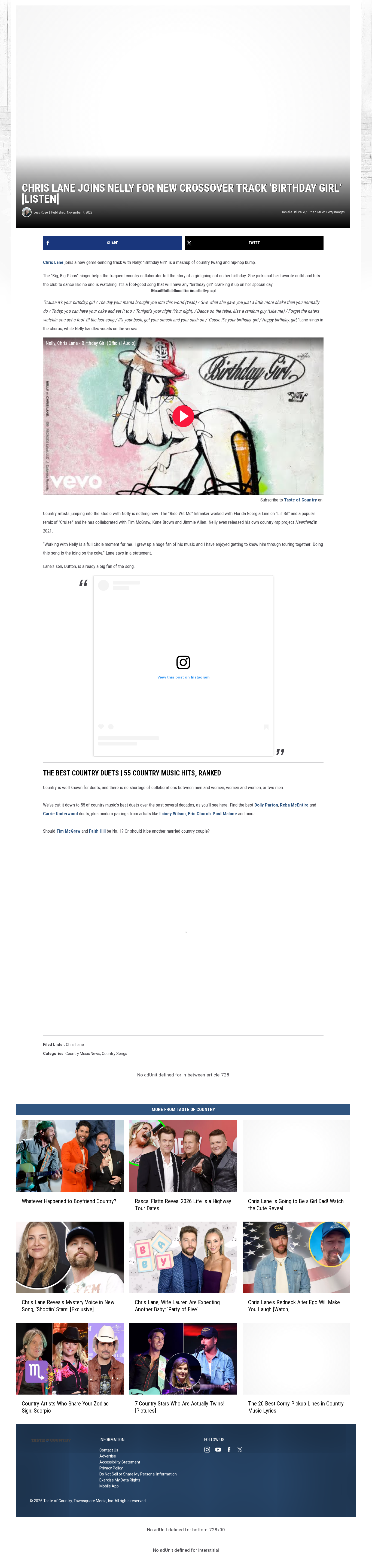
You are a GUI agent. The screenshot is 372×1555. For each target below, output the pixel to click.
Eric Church (199, 813)
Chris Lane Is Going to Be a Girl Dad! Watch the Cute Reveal (296, 1205)
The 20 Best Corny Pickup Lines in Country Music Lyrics (296, 1407)
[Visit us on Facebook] (231, 1449)
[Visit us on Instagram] (209, 1449)
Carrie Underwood (60, 813)
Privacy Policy (111, 1468)
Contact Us (108, 1450)
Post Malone (225, 813)
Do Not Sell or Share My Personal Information (138, 1474)
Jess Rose (41, 212)
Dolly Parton (266, 805)
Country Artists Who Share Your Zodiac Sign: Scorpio (65, 1407)
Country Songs (114, 1053)
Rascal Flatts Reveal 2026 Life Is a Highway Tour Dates (183, 1205)
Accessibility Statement (119, 1462)
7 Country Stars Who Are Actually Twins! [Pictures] (180, 1407)
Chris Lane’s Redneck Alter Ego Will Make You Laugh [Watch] (294, 1306)
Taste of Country (300, 500)
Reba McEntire (294, 805)
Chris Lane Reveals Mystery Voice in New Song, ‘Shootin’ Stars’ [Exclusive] (68, 1306)
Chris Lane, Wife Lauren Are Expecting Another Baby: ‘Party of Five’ (177, 1306)
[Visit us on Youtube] (220, 1449)
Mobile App (109, 1486)
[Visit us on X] (242, 1449)
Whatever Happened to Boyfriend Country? (69, 1201)
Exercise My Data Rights (120, 1480)
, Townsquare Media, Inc (92, 1501)
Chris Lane (53, 262)
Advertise (107, 1456)
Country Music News (82, 1053)
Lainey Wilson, (173, 813)
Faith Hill (98, 831)
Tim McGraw (67, 831)
